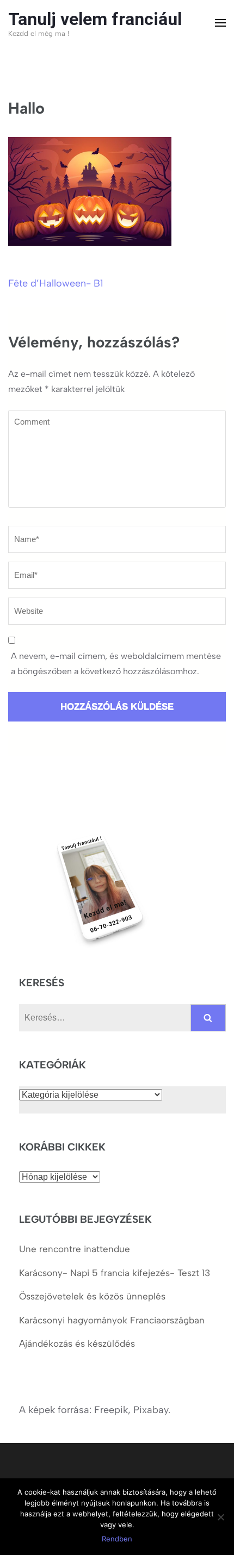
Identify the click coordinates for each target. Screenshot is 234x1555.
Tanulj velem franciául (95, 19)
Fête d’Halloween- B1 (55, 283)
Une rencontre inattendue (74, 1248)
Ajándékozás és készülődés (77, 1343)
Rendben (117, 1538)
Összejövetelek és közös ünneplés (93, 1296)
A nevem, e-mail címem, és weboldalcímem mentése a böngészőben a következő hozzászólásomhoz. (116, 663)
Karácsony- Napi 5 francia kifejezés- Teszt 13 (114, 1272)
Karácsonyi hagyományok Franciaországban (112, 1320)
